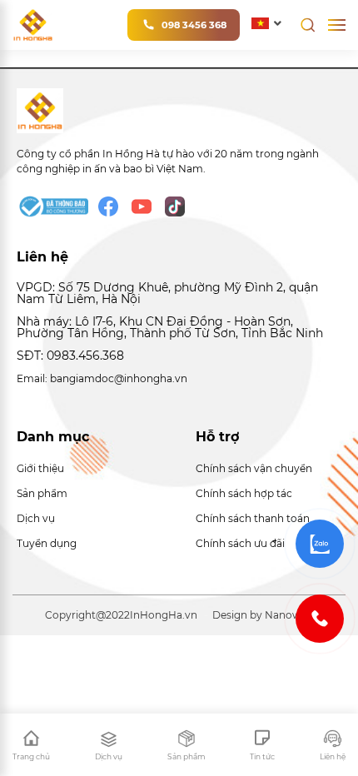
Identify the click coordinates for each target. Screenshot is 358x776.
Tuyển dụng (47, 543)
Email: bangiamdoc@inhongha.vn (102, 378)
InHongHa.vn (163, 615)
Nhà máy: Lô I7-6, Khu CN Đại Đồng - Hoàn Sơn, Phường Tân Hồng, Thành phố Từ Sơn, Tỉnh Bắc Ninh (170, 327)
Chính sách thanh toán (253, 518)
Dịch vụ (36, 518)
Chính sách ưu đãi (240, 543)
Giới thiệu (40, 468)
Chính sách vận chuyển (254, 468)
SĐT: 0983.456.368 (70, 355)
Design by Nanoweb (263, 615)
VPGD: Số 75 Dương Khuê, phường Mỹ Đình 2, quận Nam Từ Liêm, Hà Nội (167, 293)
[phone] (320, 618)
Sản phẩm (42, 493)
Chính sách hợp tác (244, 493)
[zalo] (320, 544)
